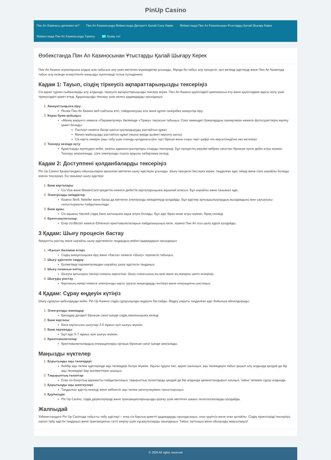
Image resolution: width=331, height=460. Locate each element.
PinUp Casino (165, 10)
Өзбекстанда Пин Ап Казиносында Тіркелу (66, 36)
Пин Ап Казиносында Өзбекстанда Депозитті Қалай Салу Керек (129, 25)
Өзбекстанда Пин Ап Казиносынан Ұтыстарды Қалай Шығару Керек (226, 25)
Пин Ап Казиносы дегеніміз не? (58, 25)
